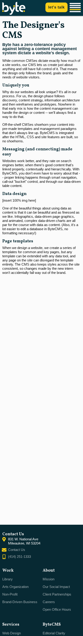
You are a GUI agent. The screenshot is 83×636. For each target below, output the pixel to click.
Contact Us (16, 550)
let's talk (56, 7)
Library (7, 579)
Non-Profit (10, 594)
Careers (49, 602)
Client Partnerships (57, 594)
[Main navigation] (76, 8)
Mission (48, 579)
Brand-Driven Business (19, 602)
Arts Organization (15, 587)
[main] (41, 270)
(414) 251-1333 (19, 557)
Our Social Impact (56, 587)
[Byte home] (13, 13)
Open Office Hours (57, 609)
